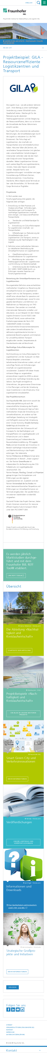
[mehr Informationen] (23, 737)
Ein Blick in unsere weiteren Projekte (23, 714)
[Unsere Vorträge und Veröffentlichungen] (23, 801)
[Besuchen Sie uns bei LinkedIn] (13, 1009)
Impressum (10, 1032)
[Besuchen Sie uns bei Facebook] (8, 1009)
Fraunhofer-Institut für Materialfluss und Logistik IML (21, 19)
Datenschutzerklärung (15, 1034)
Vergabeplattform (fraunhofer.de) (20, 1027)
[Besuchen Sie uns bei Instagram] (22, 1009)
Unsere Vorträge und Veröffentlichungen (23, 842)
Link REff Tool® (15, 575)
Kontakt (9, 1030)
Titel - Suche (38, 2)
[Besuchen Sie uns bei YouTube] (18, 1009)
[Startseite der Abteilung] (23, 608)
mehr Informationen (17, 779)
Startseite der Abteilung (19, 650)
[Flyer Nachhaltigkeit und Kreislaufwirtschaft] (23, 865)
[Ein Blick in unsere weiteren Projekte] (23, 672)
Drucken (12, 987)
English (29, 3)
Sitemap (9, 1025)
